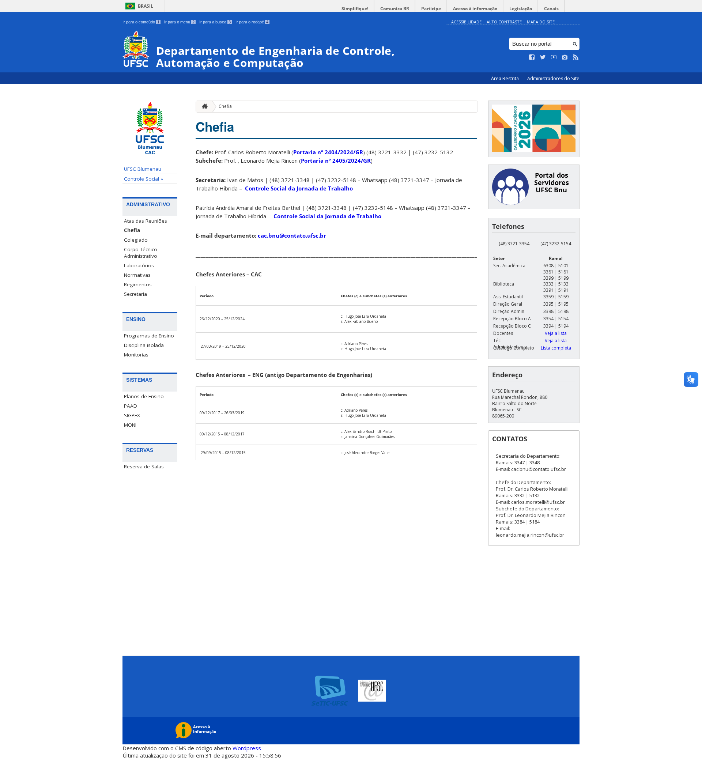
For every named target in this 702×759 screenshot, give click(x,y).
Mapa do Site (541, 21)
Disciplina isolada (144, 345)
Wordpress (247, 748)
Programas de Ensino (149, 335)
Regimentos (138, 284)
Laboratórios (139, 265)
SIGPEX (132, 415)
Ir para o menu (179, 22)
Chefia (132, 230)
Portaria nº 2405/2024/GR (336, 160)
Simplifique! (354, 8)
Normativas (137, 275)
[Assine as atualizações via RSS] (576, 57)
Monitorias (136, 354)
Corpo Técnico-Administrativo (141, 252)
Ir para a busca (215, 22)
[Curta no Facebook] (532, 57)
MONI (130, 425)
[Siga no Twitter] (543, 57)
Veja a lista (556, 333)
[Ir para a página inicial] (203, 106)
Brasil (145, 6)
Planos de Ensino (144, 396)
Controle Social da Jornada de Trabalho (299, 188)
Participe (431, 8)
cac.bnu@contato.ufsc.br (292, 235)
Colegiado (136, 240)
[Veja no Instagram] (565, 57)
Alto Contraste (504, 21)
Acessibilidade (466, 21)
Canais (551, 8)
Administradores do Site (553, 78)
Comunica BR (394, 8)
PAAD (130, 406)
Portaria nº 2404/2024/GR (328, 152)
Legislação (520, 8)
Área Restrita (505, 78)
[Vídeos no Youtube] (554, 57)
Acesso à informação (475, 8)
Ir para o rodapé (251, 22)
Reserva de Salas (144, 466)
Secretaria (135, 294)
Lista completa (556, 348)
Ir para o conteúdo (140, 22)
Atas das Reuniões (145, 221)
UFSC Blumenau (142, 169)
